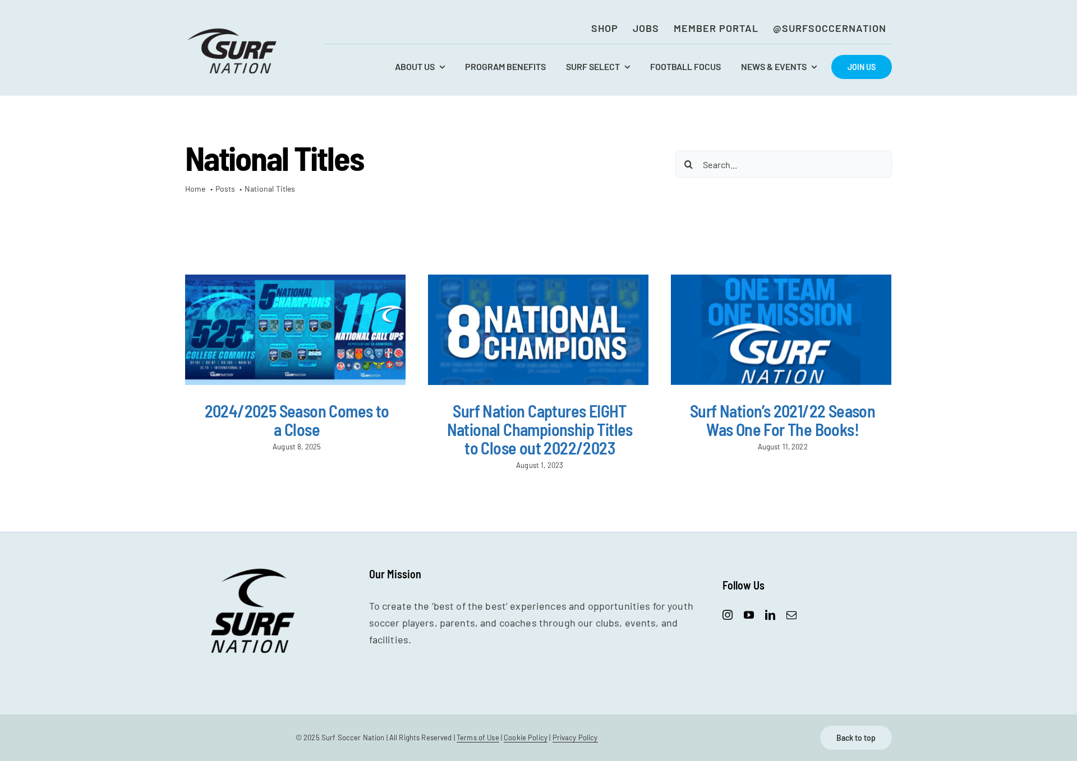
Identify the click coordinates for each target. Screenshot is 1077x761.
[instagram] (727, 615)
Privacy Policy (575, 737)
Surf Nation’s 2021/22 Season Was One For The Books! (782, 420)
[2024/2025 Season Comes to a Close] (295, 330)
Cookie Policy (525, 737)
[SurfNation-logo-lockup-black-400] (233, 31)
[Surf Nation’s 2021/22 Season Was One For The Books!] (781, 330)
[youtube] (749, 615)
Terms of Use (478, 737)
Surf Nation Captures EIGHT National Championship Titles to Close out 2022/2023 (540, 429)
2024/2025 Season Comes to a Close (297, 420)
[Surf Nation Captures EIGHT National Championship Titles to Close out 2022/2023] (538, 330)
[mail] (791, 615)
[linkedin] (770, 615)
